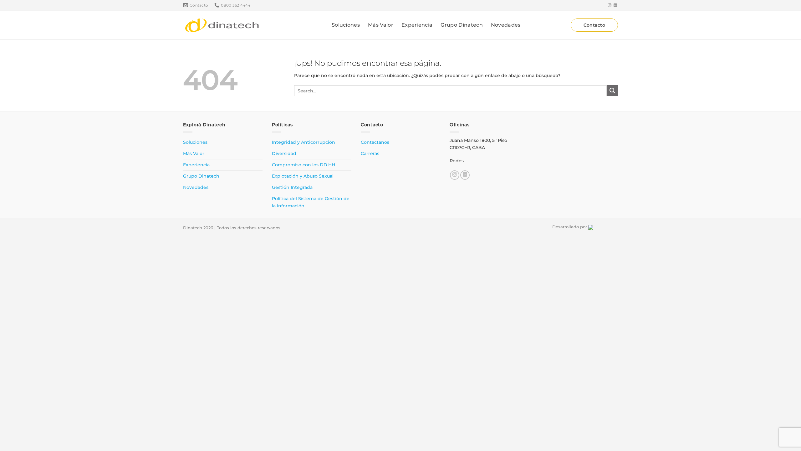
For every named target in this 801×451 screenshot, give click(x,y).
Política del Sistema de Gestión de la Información (310, 202)
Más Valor (380, 25)
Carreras (370, 153)
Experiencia (417, 25)
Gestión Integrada (292, 187)
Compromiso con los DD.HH (303, 165)
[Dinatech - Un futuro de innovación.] (222, 25)
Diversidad (284, 153)
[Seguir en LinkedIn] (615, 5)
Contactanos (375, 142)
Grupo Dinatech (461, 25)
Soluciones (346, 25)
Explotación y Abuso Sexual (303, 176)
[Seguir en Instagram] (609, 5)
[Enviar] (612, 90)
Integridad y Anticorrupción (303, 142)
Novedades (506, 25)
